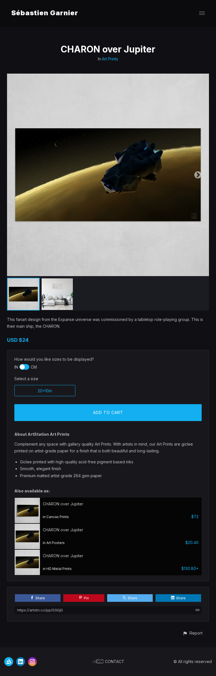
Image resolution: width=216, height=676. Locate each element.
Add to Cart (108, 412)
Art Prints (110, 58)
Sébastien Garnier (44, 13)
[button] (192, 633)
